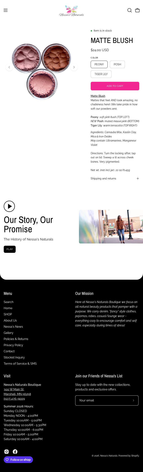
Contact (9, 351)
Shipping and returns (103, 178)
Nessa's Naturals (108, 455)
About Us (10, 320)
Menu (8, 293)
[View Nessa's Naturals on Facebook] (15, 451)
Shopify (135, 455)
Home (8, 308)
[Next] (74, 67)
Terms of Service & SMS (20, 363)
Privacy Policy (13, 345)
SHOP (8, 314)
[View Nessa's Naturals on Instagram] (6, 451)
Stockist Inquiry (14, 357)
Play (10, 249)
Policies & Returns (16, 339)
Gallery (8, 333)
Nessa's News (13, 326)
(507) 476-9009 (14, 398)
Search (8, 302)
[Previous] (9, 67)
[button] (129, 10)
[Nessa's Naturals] (71, 10)
